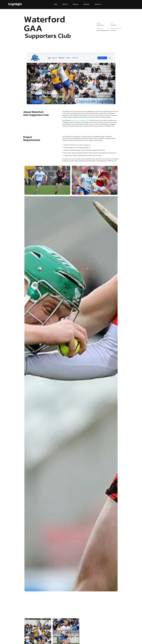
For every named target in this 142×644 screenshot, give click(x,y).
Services (75, 4)
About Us (65, 4)
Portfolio (86, 4)
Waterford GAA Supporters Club (80, 120)
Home (55, 4)
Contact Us (98, 4)
